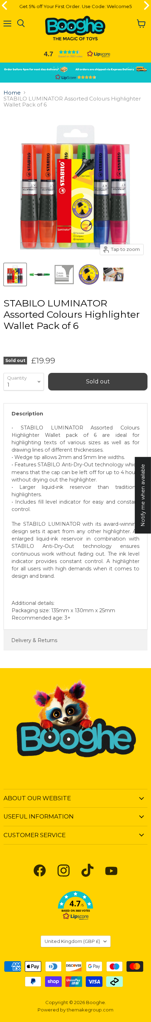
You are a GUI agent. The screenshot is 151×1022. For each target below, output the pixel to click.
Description (27, 413)
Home (12, 93)
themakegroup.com (90, 1010)
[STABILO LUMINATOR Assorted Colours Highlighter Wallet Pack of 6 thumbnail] (15, 274)
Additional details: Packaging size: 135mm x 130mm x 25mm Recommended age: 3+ (76, 523)
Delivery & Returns (34, 640)
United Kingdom (72, 941)
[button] (75, 53)
